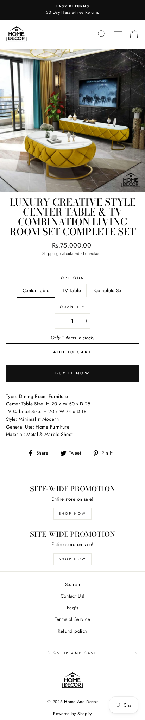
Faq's (72, 607)
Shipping (50, 253)
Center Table (36, 290)
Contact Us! (73, 595)
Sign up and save (72, 653)
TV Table (72, 290)
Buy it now (72, 373)
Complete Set (108, 290)
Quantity (72, 306)
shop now (72, 513)
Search (72, 584)
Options (72, 278)
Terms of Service (72, 619)
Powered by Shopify (72, 714)
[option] (72, 10)
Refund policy (72, 631)
